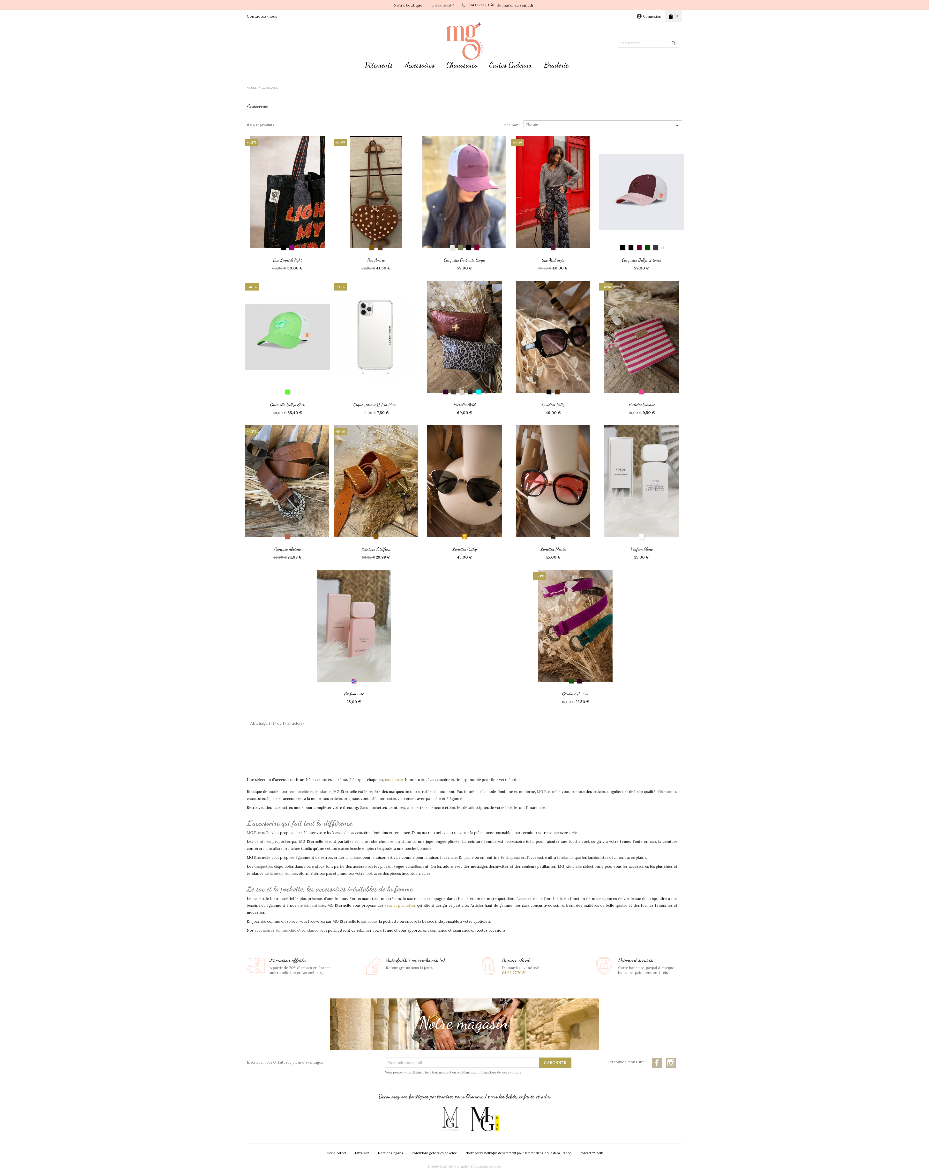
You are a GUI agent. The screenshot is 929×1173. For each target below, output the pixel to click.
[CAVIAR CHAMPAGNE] (461, 392)
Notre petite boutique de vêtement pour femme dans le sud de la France (518, 1153)
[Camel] (371, 247)
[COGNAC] (287, 536)
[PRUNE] (553, 247)
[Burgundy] (476, 247)
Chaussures (461, 65)
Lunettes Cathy (464, 549)
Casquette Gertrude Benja (464, 260)
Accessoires (420, 65)
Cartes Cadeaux (510, 65)
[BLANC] (641, 536)
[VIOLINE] (445, 392)
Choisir (603, 125)
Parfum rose (354, 693)
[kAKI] (460, 247)
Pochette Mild (465, 404)
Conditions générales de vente (434, 1153)
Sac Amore (376, 260)
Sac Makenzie (553, 260)
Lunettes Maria (553, 549)
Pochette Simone (642, 404)
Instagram (671, 1063)
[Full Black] (631, 247)
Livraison (362, 1153)
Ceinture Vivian (575, 693)
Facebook (657, 1063)
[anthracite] (453, 392)
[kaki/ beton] (655, 247)
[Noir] (283, 247)
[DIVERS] (354, 681)
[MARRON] (557, 392)
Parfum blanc (642, 549)
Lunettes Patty (553, 404)
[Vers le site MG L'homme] (450, 1119)
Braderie (556, 65)
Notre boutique (408, 5)
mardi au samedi (517, 5)
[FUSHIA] (641, 392)
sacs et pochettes (400, 905)
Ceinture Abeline (287, 549)
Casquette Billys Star (287, 404)
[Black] (468, 247)
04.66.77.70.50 (481, 4)
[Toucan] (287, 392)
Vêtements (378, 65)
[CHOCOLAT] (380, 247)
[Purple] (291, 247)
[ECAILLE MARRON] (553, 536)
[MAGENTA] (478, 392)
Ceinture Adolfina (376, 549)
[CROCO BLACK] (470, 392)
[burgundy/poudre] (639, 247)
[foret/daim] (647, 247)
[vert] (571, 681)
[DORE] (464, 536)
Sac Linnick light (287, 260)
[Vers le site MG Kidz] (484, 1119)
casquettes (394, 779)
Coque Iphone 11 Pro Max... (376, 404)
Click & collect (335, 1153)
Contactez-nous (262, 16)
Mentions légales (390, 1153)
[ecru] (452, 247)
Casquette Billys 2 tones (641, 260)
